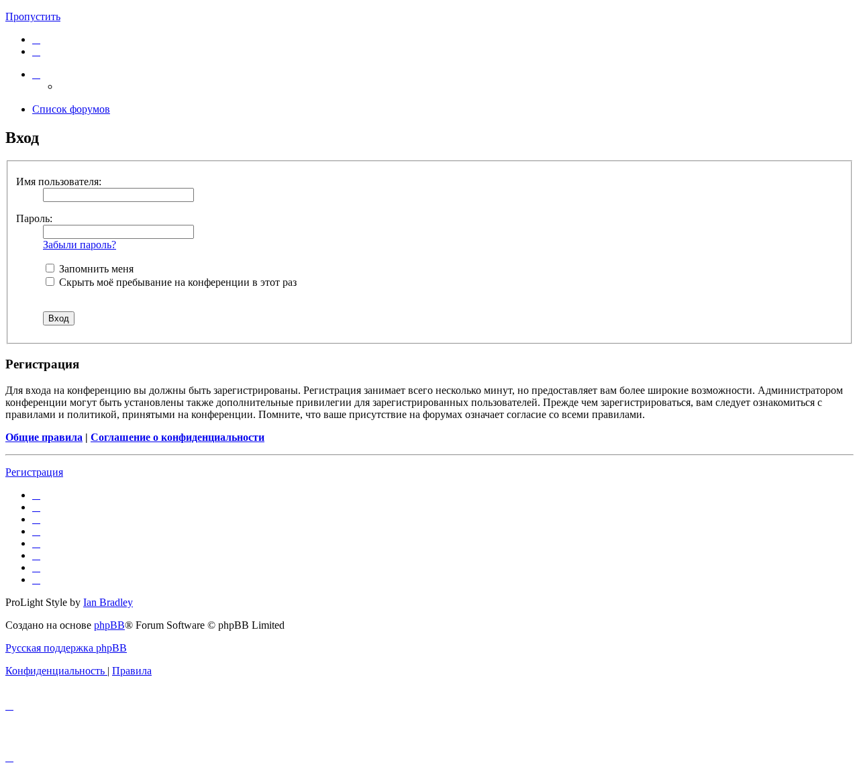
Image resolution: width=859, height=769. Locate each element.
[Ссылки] (36, 74)
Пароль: (34, 218)
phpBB (109, 625)
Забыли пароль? (79, 244)
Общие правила (44, 437)
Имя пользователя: (58, 181)
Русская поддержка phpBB (66, 648)
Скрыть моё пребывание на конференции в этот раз (176, 282)
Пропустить (32, 16)
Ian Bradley (108, 602)
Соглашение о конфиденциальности (177, 437)
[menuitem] (36, 39)
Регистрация (34, 472)
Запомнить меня (95, 268)
